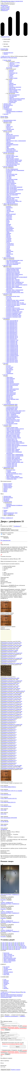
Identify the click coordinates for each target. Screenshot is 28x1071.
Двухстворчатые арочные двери (14, 160)
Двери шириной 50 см (11, 324)
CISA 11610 (3, 825)
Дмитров (8, 210)
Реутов (8, 242)
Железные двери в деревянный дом (15, 282)
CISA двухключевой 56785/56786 (9, 817)
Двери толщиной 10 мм (12, 345)
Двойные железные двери (12, 270)
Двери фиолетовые (11, 390)
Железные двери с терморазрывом (14, 289)
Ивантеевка (9, 219)
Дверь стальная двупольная (13, 433)
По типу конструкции (8, 152)
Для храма (8, 178)
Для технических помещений (13, 193)
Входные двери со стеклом (12, 421)
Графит (8, 400)
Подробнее (3, 899)
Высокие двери (10, 157)
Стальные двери (7, 424)
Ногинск (8, 237)
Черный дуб (9, 396)
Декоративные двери (8, 467)
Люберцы (8, 233)
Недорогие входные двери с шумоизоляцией (13, 306)
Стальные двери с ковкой (12, 450)
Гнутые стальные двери (12, 427)
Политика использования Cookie (11, 996)
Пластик (8, 145)
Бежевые (8, 401)
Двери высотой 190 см (11, 358)
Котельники (9, 226)
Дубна (7, 212)
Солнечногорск (10, 244)
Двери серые (9, 386)
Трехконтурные (10, 422)
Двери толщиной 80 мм (12, 354)
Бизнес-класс (9, 126)
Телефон (3, 1024)
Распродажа (9, 67)
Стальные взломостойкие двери (14, 441)
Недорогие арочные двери (12, 301)
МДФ (7, 133)
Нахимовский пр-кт (8, 52)
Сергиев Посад (10, 243)
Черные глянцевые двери (12, 399)
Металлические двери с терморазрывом (16, 140)
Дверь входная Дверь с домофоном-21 (10, 894)
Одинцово (8, 238)
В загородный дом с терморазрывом (15, 170)
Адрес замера (4, 1039)
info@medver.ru (4, 5)
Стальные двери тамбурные (13, 458)
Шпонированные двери (12, 151)
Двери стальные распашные (13, 430)
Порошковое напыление (12, 144)
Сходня (8, 246)
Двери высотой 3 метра (12, 361)
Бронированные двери (11, 408)
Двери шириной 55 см (11, 325)
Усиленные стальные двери (13, 460)
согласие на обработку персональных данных (14, 1026)
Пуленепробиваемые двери (13, 417)
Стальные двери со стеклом (13, 457)
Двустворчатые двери (11, 165)
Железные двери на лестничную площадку (16, 284)
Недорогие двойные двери (12, 310)
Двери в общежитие (11, 183)
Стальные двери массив (12, 446)
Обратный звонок (5, 9)
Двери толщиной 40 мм (12, 349)
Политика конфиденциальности (8, 994)
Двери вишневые (10, 378)
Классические (9, 369)
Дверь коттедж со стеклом (12, 197)
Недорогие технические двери (13, 315)
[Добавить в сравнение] (20, 526)
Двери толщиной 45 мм (12, 350)
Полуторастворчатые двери (13, 163)
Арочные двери (10, 154)
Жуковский (9, 215)
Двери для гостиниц (11, 185)
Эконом (8, 125)
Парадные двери (10, 198)
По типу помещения (8, 166)
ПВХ (7, 147)
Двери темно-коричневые (12, 388)
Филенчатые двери (11, 149)
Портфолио (6, 500)
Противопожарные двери (9, 120)
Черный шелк (9, 397)
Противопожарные (8, 497)
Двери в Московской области (10, 203)
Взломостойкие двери (11, 409)
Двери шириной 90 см (11, 334)
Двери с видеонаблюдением (13, 413)
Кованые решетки (7, 483)
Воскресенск (9, 207)
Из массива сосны (10, 136)
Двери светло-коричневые (12, 383)
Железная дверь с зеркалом (12, 279)
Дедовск (8, 208)
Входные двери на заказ (12, 156)
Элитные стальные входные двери (14, 462)
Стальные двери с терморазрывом (14, 454)
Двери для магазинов (11, 188)
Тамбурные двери (10, 202)
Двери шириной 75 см (11, 331)
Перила (5, 490)
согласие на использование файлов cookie (12, 1044)
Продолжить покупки (5, 1069)
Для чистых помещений (12, 264)
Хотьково (8, 250)
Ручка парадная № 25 (6, 794)
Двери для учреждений (12, 194)
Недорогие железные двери (13, 291)
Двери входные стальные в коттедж (15, 428)
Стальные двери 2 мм (11, 463)
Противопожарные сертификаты (14, 505)
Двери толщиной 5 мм (11, 343)
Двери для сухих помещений (13, 262)
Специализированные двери (10, 404)
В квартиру (9, 171)
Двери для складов (11, 192)
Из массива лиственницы (12, 135)
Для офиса (8, 176)
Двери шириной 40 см (11, 322)
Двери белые (9, 377)
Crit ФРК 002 (4, 829)
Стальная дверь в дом (11, 439)
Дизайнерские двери (11, 478)
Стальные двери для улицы (13, 431)
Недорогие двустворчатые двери (14, 311)
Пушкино (8, 239)
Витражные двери (10, 469)
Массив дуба (9, 134)
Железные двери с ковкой (12, 286)
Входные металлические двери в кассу (15, 410)
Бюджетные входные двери (13, 296)
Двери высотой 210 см (11, 359)
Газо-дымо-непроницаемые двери (14, 260)
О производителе (7, 501)
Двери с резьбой (10, 148)
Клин (7, 223)
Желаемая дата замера (6, 1038)
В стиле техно (9, 367)
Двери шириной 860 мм (12, 320)
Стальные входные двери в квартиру (15, 442)
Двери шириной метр (11, 338)
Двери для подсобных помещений (14, 189)
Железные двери (7, 265)
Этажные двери (10, 180)
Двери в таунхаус (10, 184)
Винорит (8, 139)
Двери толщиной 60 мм (12, 352)
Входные (8, 365)
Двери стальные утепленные (13, 432)
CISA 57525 (3, 813)
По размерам (6, 318)
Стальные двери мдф (11, 448)
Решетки (5, 488)
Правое (9, 534)
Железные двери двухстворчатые (14, 283)
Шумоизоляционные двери (13, 419)
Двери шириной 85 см (11, 333)
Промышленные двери (12, 199)
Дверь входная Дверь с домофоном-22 (10, 903)
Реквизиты (9, 504)
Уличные (8, 196)
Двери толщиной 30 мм (12, 346)
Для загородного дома (11, 174)
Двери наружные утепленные (13, 412)
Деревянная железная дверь (13, 271)
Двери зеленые (10, 381)
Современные (9, 373)
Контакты (5, 507)
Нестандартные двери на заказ (13, 161)
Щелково (8, 252)
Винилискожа (9, 143)
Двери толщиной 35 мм (12, 347)
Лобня (7, 232)
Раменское (8, 241)
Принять (17, 1046)
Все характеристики (5, 540)
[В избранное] (1, 864)
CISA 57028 (3, 810)
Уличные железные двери (12, 269)
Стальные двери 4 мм (11, 466)
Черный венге (9, 395)
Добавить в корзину (5, 530)
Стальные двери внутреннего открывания (16, 445)
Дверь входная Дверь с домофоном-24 (10, 922)
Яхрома (8, 255)
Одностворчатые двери (12, 162)
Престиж (8, 127)
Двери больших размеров (12, 158)
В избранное (16, 526)
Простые (8, 372)
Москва (8, 234)
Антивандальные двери (12, 406)
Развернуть (5, 1046)
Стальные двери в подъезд (12, 444)
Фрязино (8, 256)
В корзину (9, 899)
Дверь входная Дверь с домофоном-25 (10, 931)
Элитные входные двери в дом (13, 201)
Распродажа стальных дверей (13, 437)
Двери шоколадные (11, 392)
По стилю (5, 363)
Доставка (8, 506)
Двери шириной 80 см (11, 332)
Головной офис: (4, 48)
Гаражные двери (10, 181)
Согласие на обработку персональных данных (12, 995)
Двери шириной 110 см (12, 336)
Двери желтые (9, 379)
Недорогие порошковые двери (13, 313)
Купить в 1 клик (14, 530)
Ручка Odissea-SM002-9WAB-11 (8, 786)
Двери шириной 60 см (11, 327)
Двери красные (10, 382)
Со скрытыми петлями (11, 179)
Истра (7, 220)
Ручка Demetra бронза (6, 806)
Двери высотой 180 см (11, 356)
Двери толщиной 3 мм (11, 342)
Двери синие (9, 387)
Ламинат (8, 142)
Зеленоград (9, 217)
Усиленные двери (10, 418)
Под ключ (8, 297)
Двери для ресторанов (11, 190)
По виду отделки (7, 130)
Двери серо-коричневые (12, 385)
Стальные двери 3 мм (11, 464)
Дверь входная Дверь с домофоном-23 (10, 913)
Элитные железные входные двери (14, 292)
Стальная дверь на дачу (12, 440)
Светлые (8, 403)
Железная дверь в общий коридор (14, 274)
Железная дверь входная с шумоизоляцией (16, 277)
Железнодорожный (11, 214)
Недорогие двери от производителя (15, 309)
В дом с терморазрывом (12, 169)
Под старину (9, 368)
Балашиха (8, 206)
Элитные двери (10, 129)
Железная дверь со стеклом (13, 280)
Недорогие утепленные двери (13, 316)
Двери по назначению (8, 257)
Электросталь (9, 253)
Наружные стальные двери (13, 435)
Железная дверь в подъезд (12, 275)
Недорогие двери (7, 293)
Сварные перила (7, 487)
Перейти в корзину (15, 1069)
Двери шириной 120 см (12, 337)
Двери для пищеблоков (12, 261)
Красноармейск (10, 228)
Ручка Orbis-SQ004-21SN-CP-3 (8, 802)
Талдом (8, 247)
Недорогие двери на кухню (13, 307)
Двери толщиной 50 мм (12, 351)
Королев (8, 225)
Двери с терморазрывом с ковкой (14, 477)
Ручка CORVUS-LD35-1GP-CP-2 (9, 798)
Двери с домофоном (11, 414)
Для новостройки (10, 175)
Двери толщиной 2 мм (11, 341)
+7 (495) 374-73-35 (5, 6)
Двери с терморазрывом (12, 415)
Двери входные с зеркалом (12, 476)
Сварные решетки (7, 486)
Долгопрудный (10, 211)
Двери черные (9, 391)
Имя (2, 1022)
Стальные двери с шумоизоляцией (14, 455)
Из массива (9, 298)
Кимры (8, 221)
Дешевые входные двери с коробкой (15, 300)
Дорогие (8, 124)
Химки (8, 248)
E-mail (2, 1036)
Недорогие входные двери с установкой (16, 304)
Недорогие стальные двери (13, 436)
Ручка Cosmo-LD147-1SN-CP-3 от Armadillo (11, 790)
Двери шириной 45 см (11, 323)
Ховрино (5, 53)
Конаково (8, 224)
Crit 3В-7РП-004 (4, 821)
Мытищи (8, 235)
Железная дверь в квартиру (13, 273)
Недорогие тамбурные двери (13, 314)
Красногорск (9, 229)
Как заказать (6, 498)
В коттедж (8, 172)
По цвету (5, 374)
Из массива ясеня (10, 138)
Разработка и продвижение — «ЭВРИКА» (15, 1016)
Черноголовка (9, 251)
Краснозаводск (10, 230)
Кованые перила (7, 485)
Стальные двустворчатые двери (14, 459)
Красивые (8, 370)
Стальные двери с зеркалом (13, 449)
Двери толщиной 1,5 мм (12, 340)
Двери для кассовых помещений (14, 187)
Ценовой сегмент (7, 121)
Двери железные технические (13, 268)
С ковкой (8, 471)
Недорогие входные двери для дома (15, 302)
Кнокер (5, 491)
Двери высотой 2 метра (12, 360)
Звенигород (9, 216)
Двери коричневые (11, 394)
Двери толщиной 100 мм (12, 355)
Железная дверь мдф (11, 278)
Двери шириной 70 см (11, 329)
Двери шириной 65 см (11, 328)
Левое (4, 534)
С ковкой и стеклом (11, 472)
